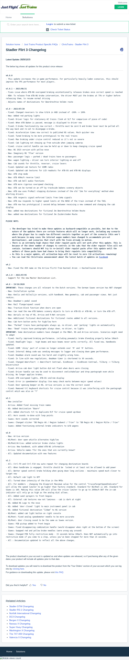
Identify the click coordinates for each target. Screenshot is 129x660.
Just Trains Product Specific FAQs (41, 44)
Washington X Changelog (21, 630)
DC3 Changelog (17, 616)
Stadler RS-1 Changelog (21, 610)
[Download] (58, 337)
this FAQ (59, 572)
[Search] (7, 25)
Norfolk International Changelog (25, 613)
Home (9, 17)
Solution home (13, 44)
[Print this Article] (121, 49)
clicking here (18, 569)
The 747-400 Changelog (21, 634)
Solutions (27, 17)
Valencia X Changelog (20, 637)
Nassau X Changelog (19, 623)
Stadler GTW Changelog (21, 606)
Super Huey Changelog (21, 627)
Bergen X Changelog (19, 620)
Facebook (103, 257)
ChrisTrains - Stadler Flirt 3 (75, 44)
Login (49, 24)
